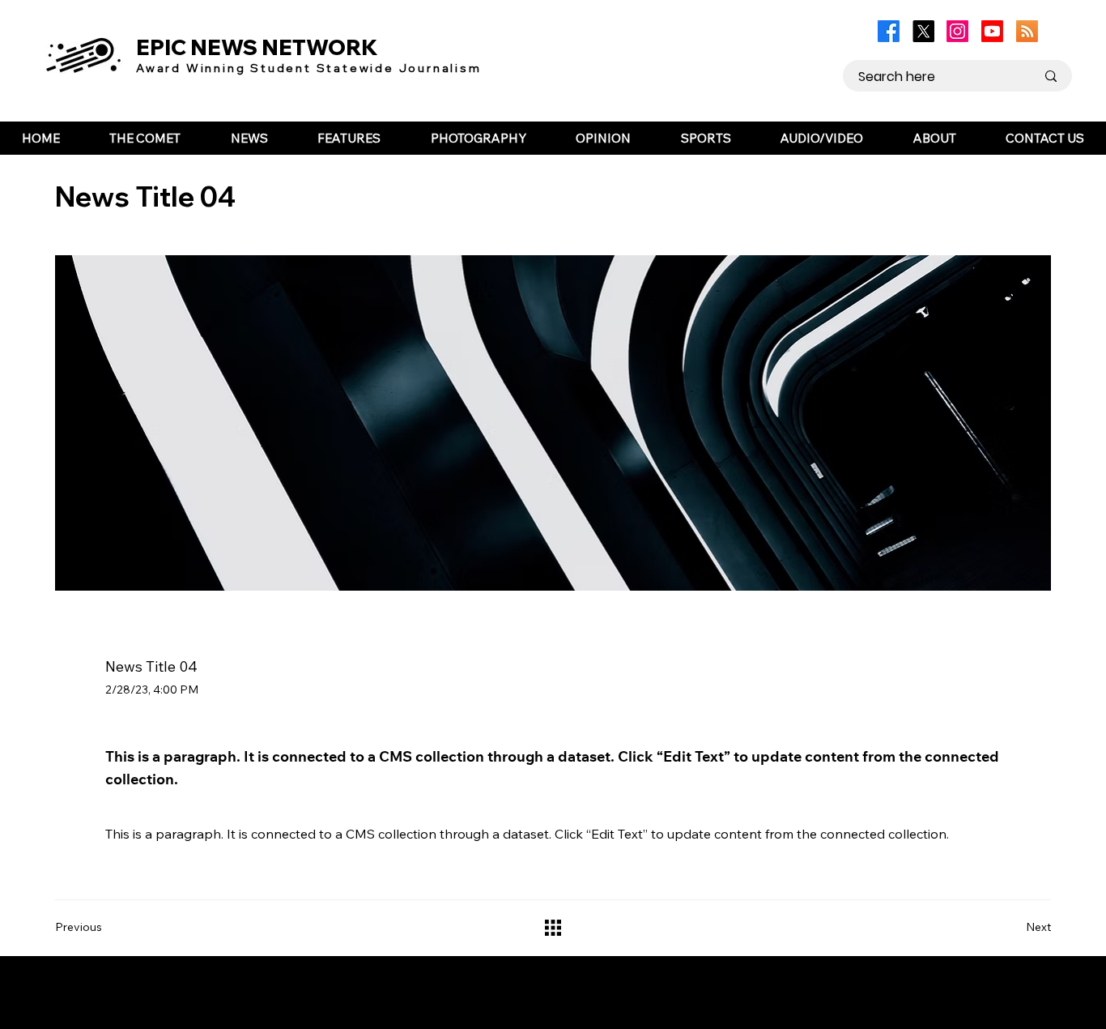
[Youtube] (992, 31)
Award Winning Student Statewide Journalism (309, 68)
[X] (923, 31)
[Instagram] (957, 31)
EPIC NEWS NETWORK (257, 47)
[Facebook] (889, 31)
